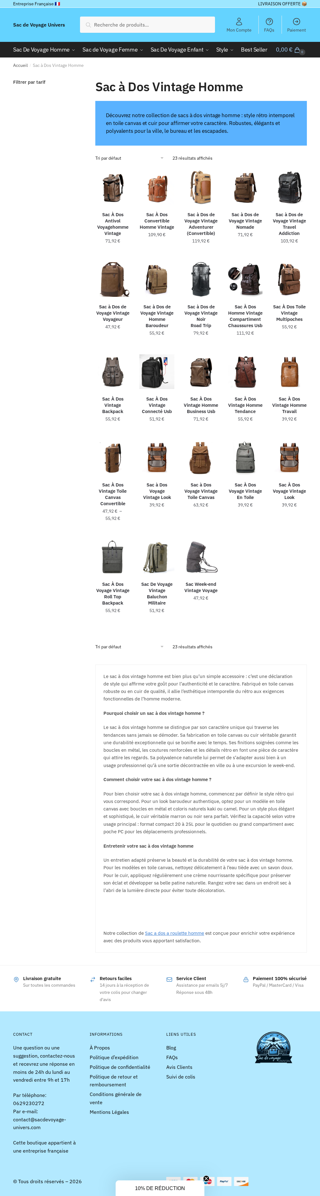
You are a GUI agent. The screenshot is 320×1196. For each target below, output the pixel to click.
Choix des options (112, 256)
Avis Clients (179, 1067)
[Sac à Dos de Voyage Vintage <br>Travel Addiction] (289, 187)
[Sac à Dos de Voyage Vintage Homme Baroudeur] (156, 279)
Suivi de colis (180, 1077)
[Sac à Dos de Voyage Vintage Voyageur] (112, 279)
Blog (171, 1047)
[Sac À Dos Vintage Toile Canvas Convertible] (112, 457)
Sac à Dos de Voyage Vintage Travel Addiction (289, 224)
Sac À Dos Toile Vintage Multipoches (289, 313)
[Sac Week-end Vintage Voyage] (201, 556)
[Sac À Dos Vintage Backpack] (112, 371)
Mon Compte (239, 30)
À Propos (100, 1047)
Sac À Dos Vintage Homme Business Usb (201, 405)
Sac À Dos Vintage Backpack (112, 405)
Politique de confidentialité (120, 1067)
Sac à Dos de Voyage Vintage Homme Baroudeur (156, 316)
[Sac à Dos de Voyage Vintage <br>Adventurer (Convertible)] (201, 187)
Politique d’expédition (114, 1057)
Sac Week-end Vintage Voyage (201, 587)
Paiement (296, 30)
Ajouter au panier (289, 256)
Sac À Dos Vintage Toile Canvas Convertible (113, 494)
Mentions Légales (109, 1112)
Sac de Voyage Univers (39, 25)
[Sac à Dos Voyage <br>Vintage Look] (156, 457)
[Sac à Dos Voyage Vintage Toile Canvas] (201, 457)
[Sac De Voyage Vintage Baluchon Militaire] (156, 556)
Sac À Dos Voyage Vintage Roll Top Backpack (112, 593)
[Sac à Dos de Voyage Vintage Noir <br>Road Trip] (201, 279)
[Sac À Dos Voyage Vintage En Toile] (245, 457)
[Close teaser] (206, 1178)
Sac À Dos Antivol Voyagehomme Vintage (112, 224)
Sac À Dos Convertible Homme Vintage (157, 221)
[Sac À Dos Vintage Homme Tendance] (245, 371)
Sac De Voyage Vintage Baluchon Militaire (156, 593)
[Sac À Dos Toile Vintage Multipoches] (289, 279)
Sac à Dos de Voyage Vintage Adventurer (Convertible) (201, 224)
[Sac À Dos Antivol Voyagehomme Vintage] (112, 187)
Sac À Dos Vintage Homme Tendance (245, 405)
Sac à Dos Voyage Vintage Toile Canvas (201, 491)
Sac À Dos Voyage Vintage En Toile (245, 491)
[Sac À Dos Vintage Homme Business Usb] (201, 371)
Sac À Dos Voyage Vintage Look (289, 491)
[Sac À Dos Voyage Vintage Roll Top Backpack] (112, 556)
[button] (160, 1188)
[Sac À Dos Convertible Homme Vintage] (156, 187)
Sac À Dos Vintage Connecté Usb (157, 405)
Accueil (20, 65)
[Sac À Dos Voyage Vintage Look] (289, 457)
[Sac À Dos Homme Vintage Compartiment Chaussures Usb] (245, 279)
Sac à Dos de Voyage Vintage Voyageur (112, 313)
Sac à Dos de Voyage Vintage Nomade (245, 221)
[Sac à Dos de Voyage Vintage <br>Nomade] (245, 187)
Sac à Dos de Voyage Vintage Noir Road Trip (201, 316)
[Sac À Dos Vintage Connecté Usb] (156, 371)
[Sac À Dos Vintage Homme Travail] (289, 371)
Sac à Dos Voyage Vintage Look (157, 491)
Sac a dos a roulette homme (174, 933)
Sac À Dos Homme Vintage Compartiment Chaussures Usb (245, 316)
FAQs (269, 30)
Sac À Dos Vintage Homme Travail (289, 405)
